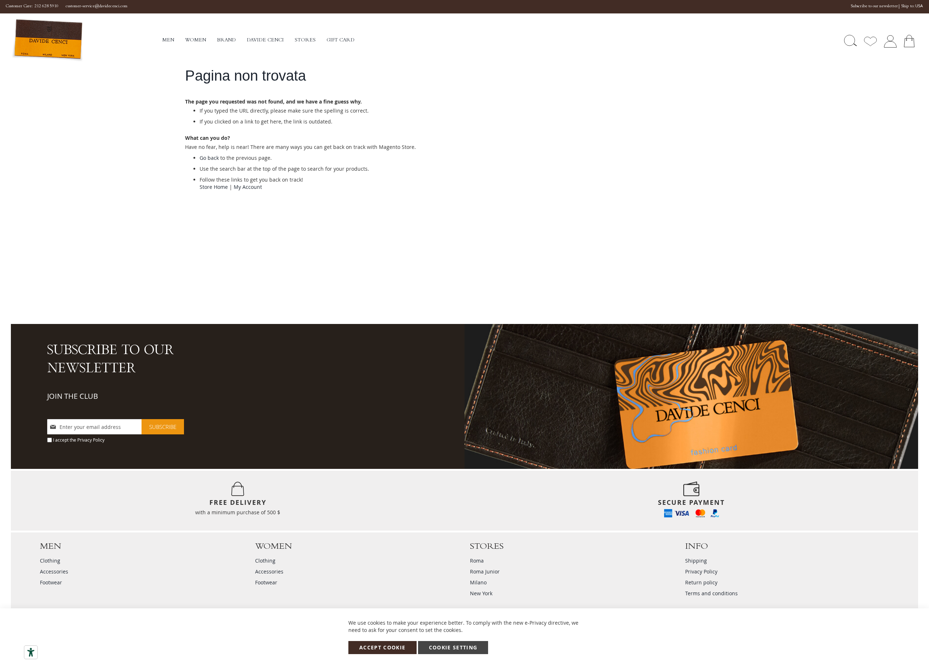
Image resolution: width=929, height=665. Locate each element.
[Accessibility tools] (31, 652)
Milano (478, 582)
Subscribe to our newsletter (874, 6)
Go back (209, 157)
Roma (477, 560)
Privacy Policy (91, 440)
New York (481, 593)
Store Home (214, 186)
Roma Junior (485, 571)
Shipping (696, 560)
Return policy (701, 582)
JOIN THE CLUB (72, 396)
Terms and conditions (711, 593)
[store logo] (86, 40)
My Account (248, 186)
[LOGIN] (890, 40)
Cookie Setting (453, 647)
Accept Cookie (382, 647)
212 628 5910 (46, 6)
